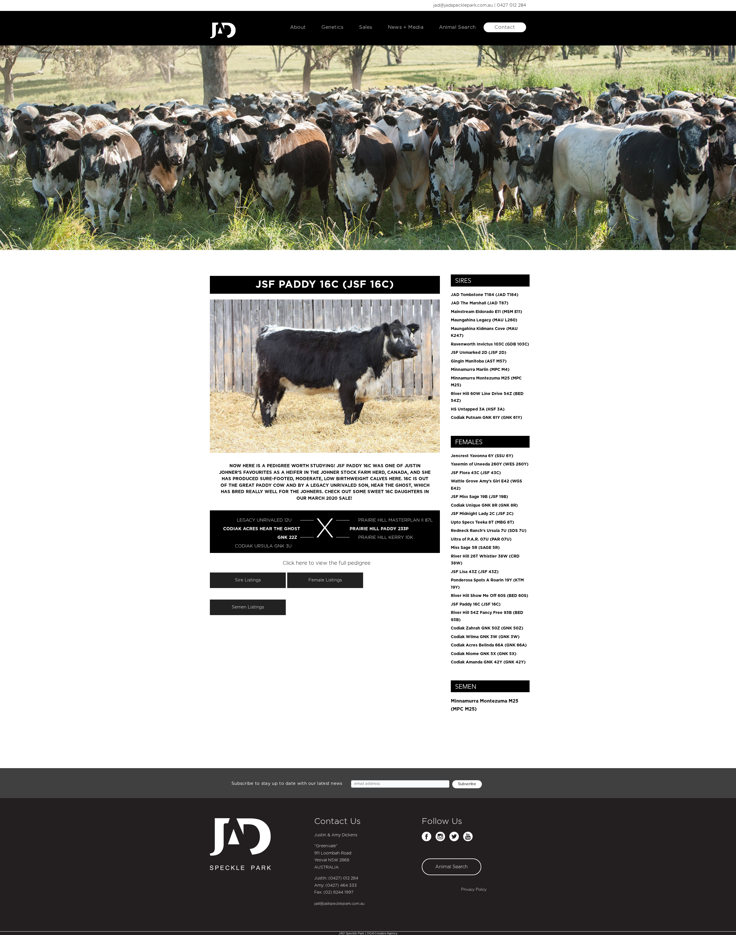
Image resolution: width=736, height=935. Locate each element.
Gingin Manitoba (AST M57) (479, 361)
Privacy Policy (474, 890)
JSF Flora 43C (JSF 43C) (476, 473)
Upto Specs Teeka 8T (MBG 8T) (482, 522)
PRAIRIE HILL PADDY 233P (379, 529)
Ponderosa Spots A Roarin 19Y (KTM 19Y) (487, 583)
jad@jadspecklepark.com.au (463, 5)
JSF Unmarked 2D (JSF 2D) (478, 353)
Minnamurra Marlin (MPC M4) (480, 370)
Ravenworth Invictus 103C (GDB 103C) (490, 344)
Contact (504, 27)
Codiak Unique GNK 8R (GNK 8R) (484, 505)
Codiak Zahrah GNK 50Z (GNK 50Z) (487, 628)
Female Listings (325, 580)
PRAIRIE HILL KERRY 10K (385, 537)
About (298, 27)
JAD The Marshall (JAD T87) (479, 303)
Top (722, 921)
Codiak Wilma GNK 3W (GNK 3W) (485, 637)
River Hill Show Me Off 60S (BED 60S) (489, 596)
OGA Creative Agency (382, 933)
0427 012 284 (511, 5)
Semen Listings (248, 607)
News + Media (405, 27)
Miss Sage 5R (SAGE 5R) (475, 548)
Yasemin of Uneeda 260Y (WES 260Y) (489, 464)
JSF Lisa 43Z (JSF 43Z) (475, 572)
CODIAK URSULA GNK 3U (263, 546)
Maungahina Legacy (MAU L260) (484, 320)
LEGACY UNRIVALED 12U (264, 520)
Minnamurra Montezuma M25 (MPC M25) (486, 382)
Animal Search (457, 27)
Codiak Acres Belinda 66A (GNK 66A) (489, 645)
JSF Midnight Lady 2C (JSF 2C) (482, 514)
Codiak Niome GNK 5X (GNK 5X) (483, 654)
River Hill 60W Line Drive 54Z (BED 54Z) (487, 397)
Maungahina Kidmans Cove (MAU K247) (484, 332)
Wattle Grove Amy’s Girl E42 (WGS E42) (486, 485)
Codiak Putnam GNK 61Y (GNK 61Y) (486, 418)
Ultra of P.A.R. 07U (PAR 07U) (481, 539)
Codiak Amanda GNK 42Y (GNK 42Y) (488, 662)
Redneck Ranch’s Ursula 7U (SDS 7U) (488, 531)
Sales (365, 27)
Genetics (332, 27)
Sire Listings (248, 580)
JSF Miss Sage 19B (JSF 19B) (479, 497)
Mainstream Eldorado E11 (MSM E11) (486, 312)
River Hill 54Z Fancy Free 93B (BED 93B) (487, 616)
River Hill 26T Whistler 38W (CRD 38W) (485, 560)
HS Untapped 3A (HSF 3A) (478, 409)
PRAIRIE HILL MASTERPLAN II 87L (395, 520)
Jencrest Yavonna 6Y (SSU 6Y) (482, 456)
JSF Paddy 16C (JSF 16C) (476, 604)
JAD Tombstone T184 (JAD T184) (484, 295)
